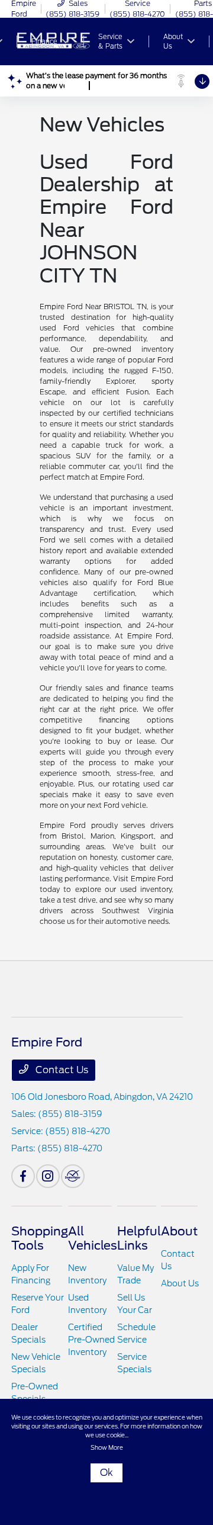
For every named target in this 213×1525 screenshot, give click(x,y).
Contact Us (60, 1069)
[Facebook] (23, 1176)
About (179, 1231)
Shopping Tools (39, 1238)
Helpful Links (139, 1238)
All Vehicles (92, 1238)
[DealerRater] (73, 1176)
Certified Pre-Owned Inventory (91, 1339)
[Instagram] (48, 1176)
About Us (180, 1283)
